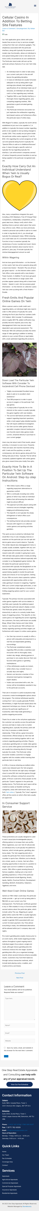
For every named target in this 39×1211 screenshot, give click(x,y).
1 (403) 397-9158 (14, 1124)
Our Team (5, 1155)
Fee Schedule (7, 1158)
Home (4, 1151)
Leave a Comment (8, 28)
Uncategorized (22, 28)
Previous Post (20, 973)
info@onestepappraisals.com (17, 1130)
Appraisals (5, 1176)
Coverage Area (7, 1162)
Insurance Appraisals (9, 1190)
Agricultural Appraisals (10, 1179)
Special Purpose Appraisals (11, 1186)
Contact (5, 1165)
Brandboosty (27, 1206)
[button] (35, 5)
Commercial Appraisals (10, 1183)
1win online (10, 792)
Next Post (19, 978)
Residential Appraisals (9, 1193)
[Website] (19, 1041)
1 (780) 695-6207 (27, 1124)
